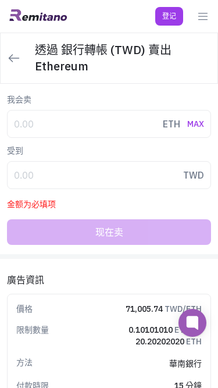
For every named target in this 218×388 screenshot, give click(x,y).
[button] (169, 16)
